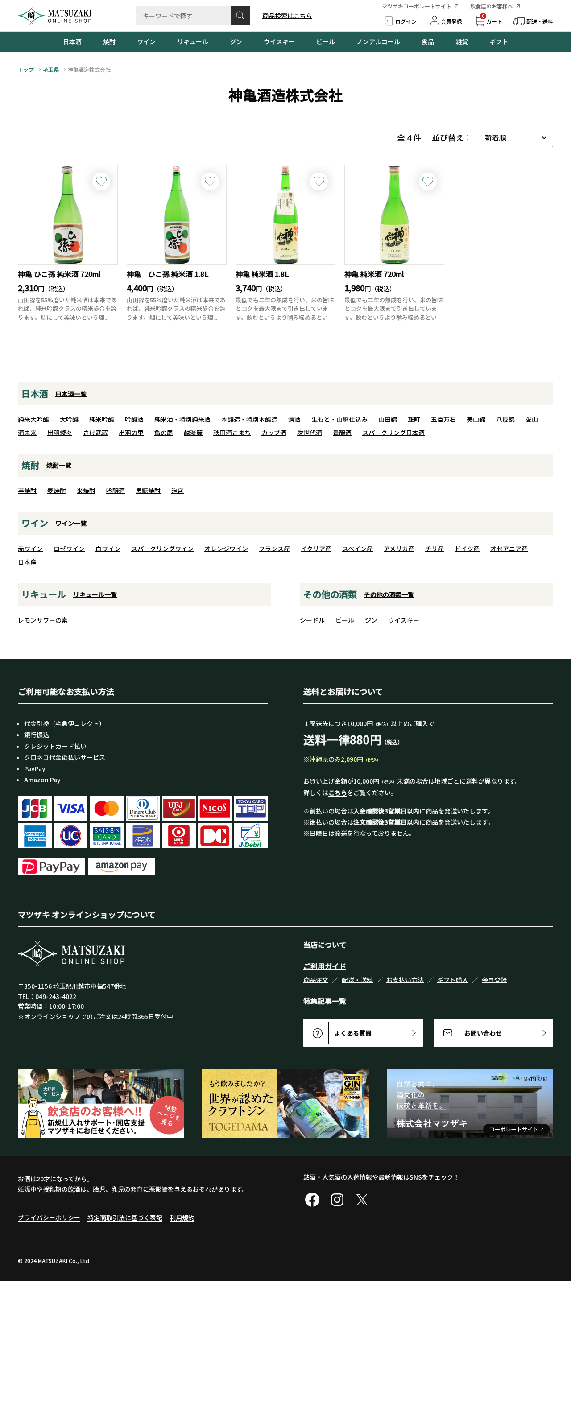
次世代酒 (309, 432)
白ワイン (107, 548)
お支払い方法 (405, 980)
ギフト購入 (452, 980)
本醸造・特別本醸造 (249, 419)
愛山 (531, 419)
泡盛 (177, 490)
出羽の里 (131, 432)
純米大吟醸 (33, 419)
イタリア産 (316, 548)
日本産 (27, 562)
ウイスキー (279, 41)
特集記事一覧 (324, 1000)
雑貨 (461, 41)
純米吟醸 (101, 419)
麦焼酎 (56, 490)
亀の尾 (163, 432)
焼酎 (109, 41)
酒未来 (27, 432)
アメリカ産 (399, 548)
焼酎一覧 (58, 465)
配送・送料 (357, 980)
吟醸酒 (134, 419)
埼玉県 (51, 69)
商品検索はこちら (287, 15)
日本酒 (72, 41)
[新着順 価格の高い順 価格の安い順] (514, 137)
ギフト (498, 41)
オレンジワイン (226, 548)
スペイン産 (357, 548)
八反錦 (505, 419)
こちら (337, 792)
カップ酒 (273, 432)
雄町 (414, 419)
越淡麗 (193, 432)
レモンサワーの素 (43, 620)
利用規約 (182, 1217)
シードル (312, 620)
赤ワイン (30, 548)
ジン (236, 41)
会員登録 (494, 980)
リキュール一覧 (95, 594)
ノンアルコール (378, 41)
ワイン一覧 (71, 523)
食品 (428, 41)
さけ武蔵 (95, 432)
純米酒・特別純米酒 (182, 419)
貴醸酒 (342, 432)
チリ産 (434, 548)
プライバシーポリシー (49, 1217)
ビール (325, 41)
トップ (26, 69)
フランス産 (274, 548)
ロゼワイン (69, 548)
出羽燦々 (59, 432)
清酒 (294, 419)
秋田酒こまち (232, 432)
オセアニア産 (509, 548)
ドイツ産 (467, 548)
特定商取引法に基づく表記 (124, 1217)
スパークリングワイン (162, 548)
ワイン (146, 41)
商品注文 (315, 980)
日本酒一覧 (71, 394)
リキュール (192, 41)
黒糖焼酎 (148, 490)
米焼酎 (86, 490)
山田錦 (387, 419)
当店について (324, 944)
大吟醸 (69, 419)
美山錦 (476, 419)
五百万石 (443, 419)
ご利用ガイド (324, 966)
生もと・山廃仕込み (339, 419)
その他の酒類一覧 (389, 594)
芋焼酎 (27, 490)
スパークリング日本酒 (393, 432)
